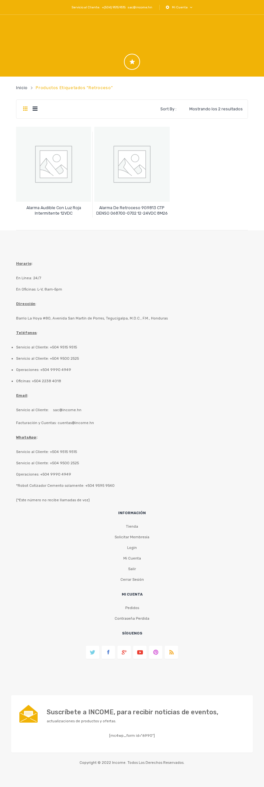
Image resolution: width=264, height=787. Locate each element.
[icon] (132, 61)
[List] (35, 109)
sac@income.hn (139, 7)
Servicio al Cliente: (32, 410)
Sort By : (168, 108)
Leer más (53, 210)
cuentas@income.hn (76, 423)
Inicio (22, 87)
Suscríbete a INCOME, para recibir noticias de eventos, (132, 712)
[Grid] (25, 109)
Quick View (54, 191)
